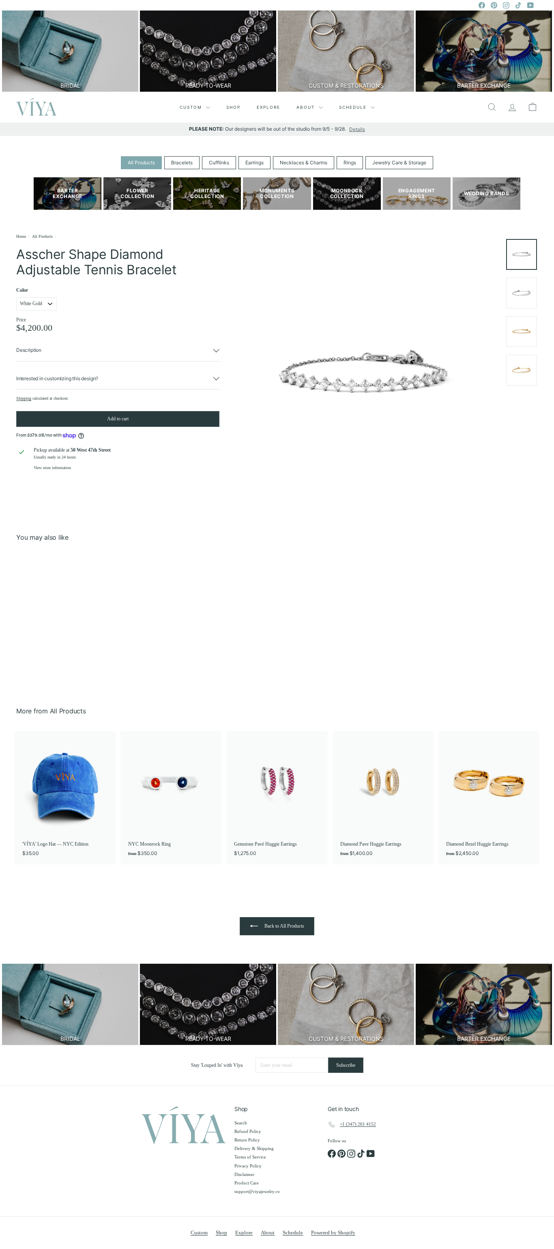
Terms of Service (250, 1156)
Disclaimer (244, 1174)
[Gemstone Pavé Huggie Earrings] (277, 797)
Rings (350, 162)
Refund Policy (247, 1131)
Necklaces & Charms (303, 162)
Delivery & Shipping (254, 1148)
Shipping (23, 398)
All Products (141, 162)
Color (22, 290)
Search (240, 1122)
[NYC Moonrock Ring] (171, 797)
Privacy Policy (248, 1165)
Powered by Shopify (333, 1233)
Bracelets (182, 162)
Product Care (246, 1182)
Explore (268, 107)
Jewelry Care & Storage (399, 162)
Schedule (354, 107)
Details (357, 129)
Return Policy (247, 1139)
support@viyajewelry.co (257, 1191)
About (306, 107)
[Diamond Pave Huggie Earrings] (383, 797)
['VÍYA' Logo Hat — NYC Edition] (65, 797)
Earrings (254, 162)
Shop (233, 107)
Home (21, 236)
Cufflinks (219, 162)
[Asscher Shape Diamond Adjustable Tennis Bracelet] (56, 618)
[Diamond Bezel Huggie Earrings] (489, 797)
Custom (192, 107)
